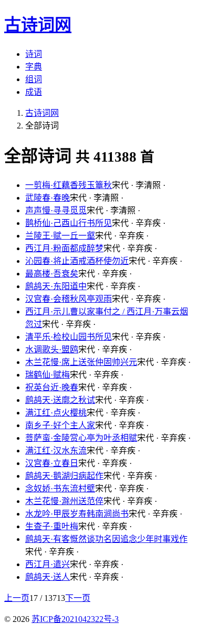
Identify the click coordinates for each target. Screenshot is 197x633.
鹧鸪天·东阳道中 (56, 286)
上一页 (16, 598)
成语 (33, 91)
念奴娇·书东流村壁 (60, 488)
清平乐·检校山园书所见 (68, 336)
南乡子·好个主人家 (60, 425)
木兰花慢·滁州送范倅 (64, 501)
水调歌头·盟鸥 (51, 349)
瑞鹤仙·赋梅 (47, 374)
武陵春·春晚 (47, 197)
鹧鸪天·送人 (47, 576)
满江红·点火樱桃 (56, 412)
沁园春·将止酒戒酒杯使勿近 (77, 260)
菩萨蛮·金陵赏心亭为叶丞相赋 (81, 437)
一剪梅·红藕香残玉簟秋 (68, 185)
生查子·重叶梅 (51, 526)
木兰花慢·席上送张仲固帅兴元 (81, 362)
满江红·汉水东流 (56, 450)
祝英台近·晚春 (51, 387)
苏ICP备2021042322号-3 (75, 619)
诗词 (33, 54)
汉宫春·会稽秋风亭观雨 (68, 298)
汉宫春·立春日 (51, 463)
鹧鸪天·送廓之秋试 (60, 399)
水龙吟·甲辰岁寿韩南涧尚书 (77, 513)
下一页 (77, 598)
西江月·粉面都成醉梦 (64, 248)
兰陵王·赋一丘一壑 (60, 235)
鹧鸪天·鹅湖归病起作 (64, 475)
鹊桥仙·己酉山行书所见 (68, 223)
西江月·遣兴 (47, 564)
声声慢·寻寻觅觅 (56, 210)
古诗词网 (42, 112)
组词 (33, 79)
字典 (33, 66)
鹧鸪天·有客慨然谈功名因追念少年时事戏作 (106, 539)
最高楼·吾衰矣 (51, 273)
